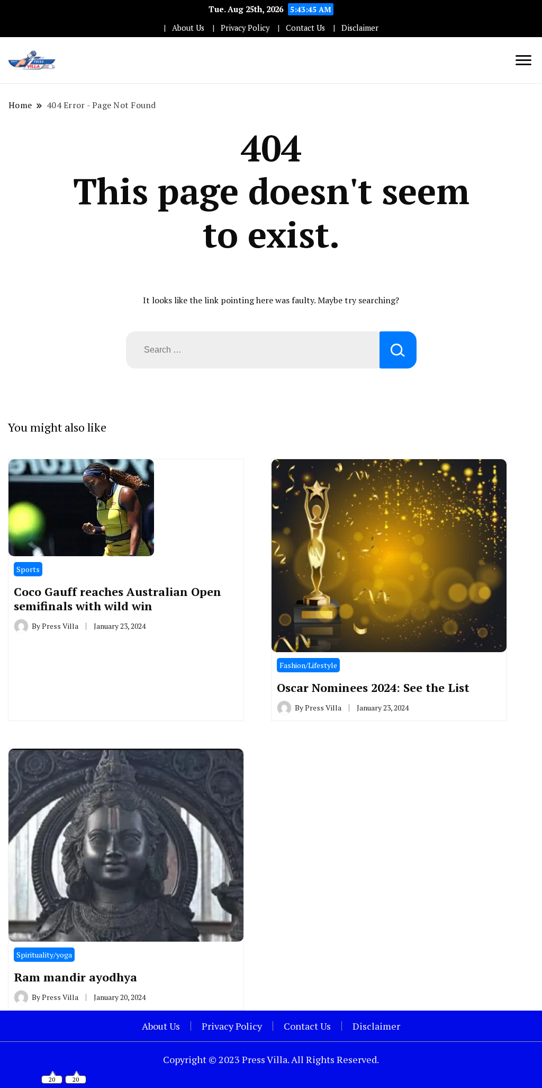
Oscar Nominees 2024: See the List (373, 687)
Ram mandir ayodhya (75, 977)
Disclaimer (359, 28)
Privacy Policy (245, 28)
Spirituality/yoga (44, 955)
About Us (188, 28)
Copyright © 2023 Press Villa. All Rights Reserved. (271, 1059)
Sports (28, 569)
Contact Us (305, 28)
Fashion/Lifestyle (308, 665)
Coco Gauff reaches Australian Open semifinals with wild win (117, 599)
